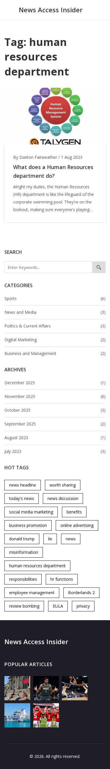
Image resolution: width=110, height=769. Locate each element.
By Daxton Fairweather (35, 157)
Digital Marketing (55, 339)
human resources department (37, 565)
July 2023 (55, 451)
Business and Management (55, 353)
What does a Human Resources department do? (53, 171)
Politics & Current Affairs (55, 326)
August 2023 (55, 437)
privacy (83, 606)
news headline (22, 485)
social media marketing (31, 512)
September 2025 (55, 424)
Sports (55, 298)
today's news (21, 498)
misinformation (23, 552)
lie (50, 539)
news (71, 539)
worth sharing (63, 485)
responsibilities (23, 579)
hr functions (61, 579)
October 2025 (55, 410)
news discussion (63, 498)
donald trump (22, 539)
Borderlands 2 (81, 592)
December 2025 (55, 382)
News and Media (55, 312)
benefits (74, 512)
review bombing (24, 606)
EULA (58, 606)
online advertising (77, 525)
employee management (32, 592)
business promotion (28, 525)
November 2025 (55, 396)
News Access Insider (51, 9)
